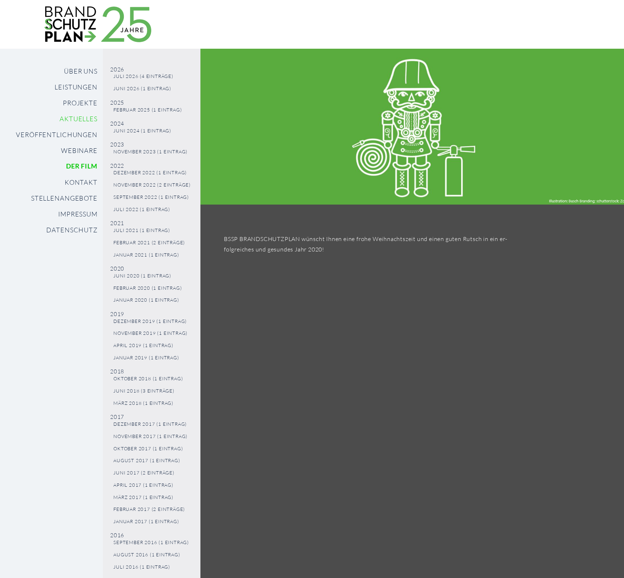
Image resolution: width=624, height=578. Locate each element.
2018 (117, 371)
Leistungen (76, 87)
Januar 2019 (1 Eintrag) (146, 357)
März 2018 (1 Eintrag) (143, 403)
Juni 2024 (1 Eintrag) (142, 130)
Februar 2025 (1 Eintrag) (147, 110)
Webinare (79, 150)
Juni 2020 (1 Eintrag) (142, 276)
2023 (117, 144)
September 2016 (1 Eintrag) (151, 542)
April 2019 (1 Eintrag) (143, 345)
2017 (117, 417)
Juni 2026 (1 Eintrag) (142, 88)
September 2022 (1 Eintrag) (151, 197)
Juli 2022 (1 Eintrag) (141, 209)
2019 (117, 314)
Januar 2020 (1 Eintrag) (146, 300)
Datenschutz (72, 230)
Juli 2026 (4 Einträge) (143, 76)
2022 (117, 165)
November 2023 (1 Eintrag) (150, 151)
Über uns (81, 71)
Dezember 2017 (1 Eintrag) (150, 424)
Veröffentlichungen (57, 135)
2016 (117, 535)
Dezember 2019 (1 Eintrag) (150, 321)
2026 (117, 69)
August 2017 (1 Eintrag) (146, 460)
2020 (117, 268)
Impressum (78, 214)
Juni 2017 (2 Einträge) (143, 473)
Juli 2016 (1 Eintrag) (141, 567)
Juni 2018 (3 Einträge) (143, 391)
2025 (117, 102)
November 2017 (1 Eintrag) (150, 436)
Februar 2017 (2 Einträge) (149, 509)
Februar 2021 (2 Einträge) (149, 242)
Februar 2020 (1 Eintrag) (147, 288)
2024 (117, 123)
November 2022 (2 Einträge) (152, 185)
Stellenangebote (64, 198)
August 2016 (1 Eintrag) (146, 554)
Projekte (80, 103)
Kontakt (81, 182)
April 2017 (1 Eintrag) (143, 485)
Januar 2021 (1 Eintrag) (146, 255)
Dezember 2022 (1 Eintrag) (150, 172)
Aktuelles (79, 119)
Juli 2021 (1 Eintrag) (141, 230)
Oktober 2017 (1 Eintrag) (148, 448)
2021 (117, 223)
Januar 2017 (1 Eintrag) (146, 521)
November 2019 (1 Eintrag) (150, 333)
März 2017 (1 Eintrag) (143, 497)
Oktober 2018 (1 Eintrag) (148, 378)
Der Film (82, 166)
